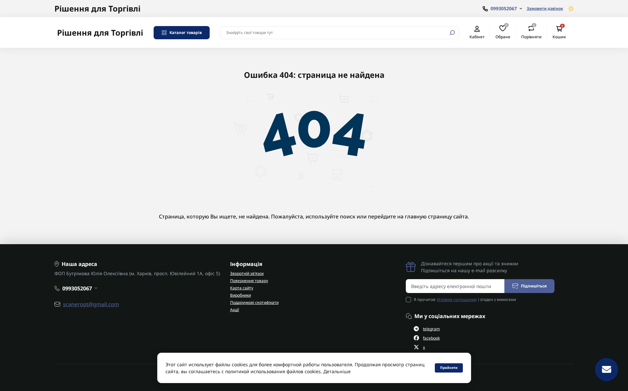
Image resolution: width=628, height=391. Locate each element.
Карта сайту (241, 288)
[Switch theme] (571, 9)
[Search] (452, 32)
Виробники (240, 295)
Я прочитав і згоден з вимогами (465, 299)
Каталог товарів (185, 32)
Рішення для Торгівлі (97, 8)
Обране (502, 32)
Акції (234, 309)
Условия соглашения (457, 299)
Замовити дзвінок (545, 8)
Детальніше (337, 371)
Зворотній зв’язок (247, 273)
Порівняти (531, 32)
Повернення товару (249, 280)
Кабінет (477, 36)
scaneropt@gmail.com (91, 304)
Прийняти (449, 367)
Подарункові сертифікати (254, 302)
